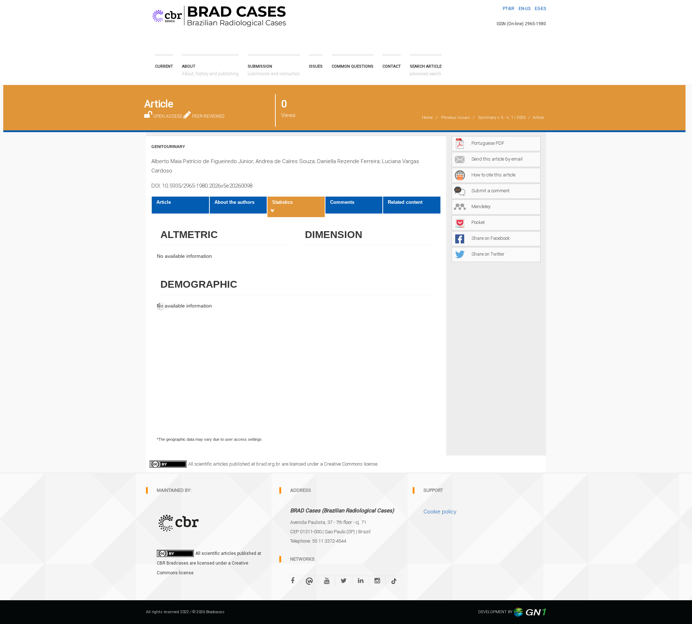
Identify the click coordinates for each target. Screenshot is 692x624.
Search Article (426, 70)
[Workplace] (309, 580)
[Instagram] (377, 580)
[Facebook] (295, 580)
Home (427, 117)
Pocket (478, 222)
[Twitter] (343, 580)
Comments (342, 202)
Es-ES (540, 8)
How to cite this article (493, 175)
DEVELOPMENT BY (496, 612)
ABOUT (210, 70)
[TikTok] (394, 580)
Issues (316, 66)
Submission (274, 70)
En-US (525, 8)
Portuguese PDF (487, 143)
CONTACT (391, 66)
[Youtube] (327, 580)
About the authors (234, 202)
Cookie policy (439, 511)
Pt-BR (508, 8)
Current (164, 66)
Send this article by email (497, 159)
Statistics (282, 202)
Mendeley (481, 206)
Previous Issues (455, 117)
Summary (501, 117)
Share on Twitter (488, 254)
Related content (405, 202)
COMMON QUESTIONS (352, 66)
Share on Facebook (490, 238)
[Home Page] (217, 15)
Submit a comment (490, 190)
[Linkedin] (360, 580)
